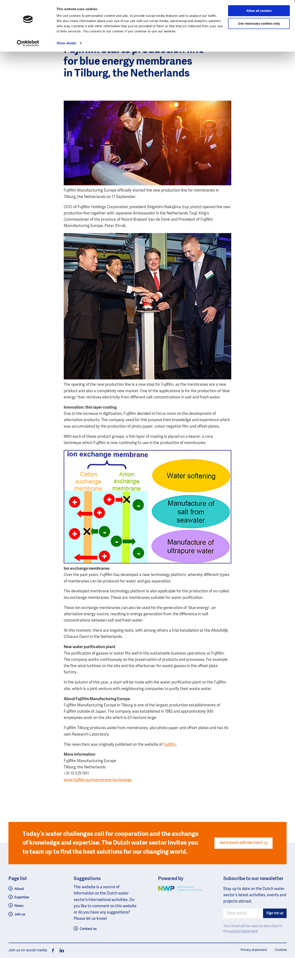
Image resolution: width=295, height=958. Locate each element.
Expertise (21, 897)
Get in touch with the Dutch (241, 843)
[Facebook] (53, 950)
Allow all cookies (259, 11)
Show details (66, 43)
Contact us (88, 929)
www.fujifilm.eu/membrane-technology (98, 780)
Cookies (281, 950)
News (19, 906)
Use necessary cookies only (259, 23)
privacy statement (243, 931)
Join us (19, 914)
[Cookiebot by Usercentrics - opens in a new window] (28, 43)
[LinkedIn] (61, 950)
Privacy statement (254, 950)
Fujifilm (169, 745)
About (19, 889)
